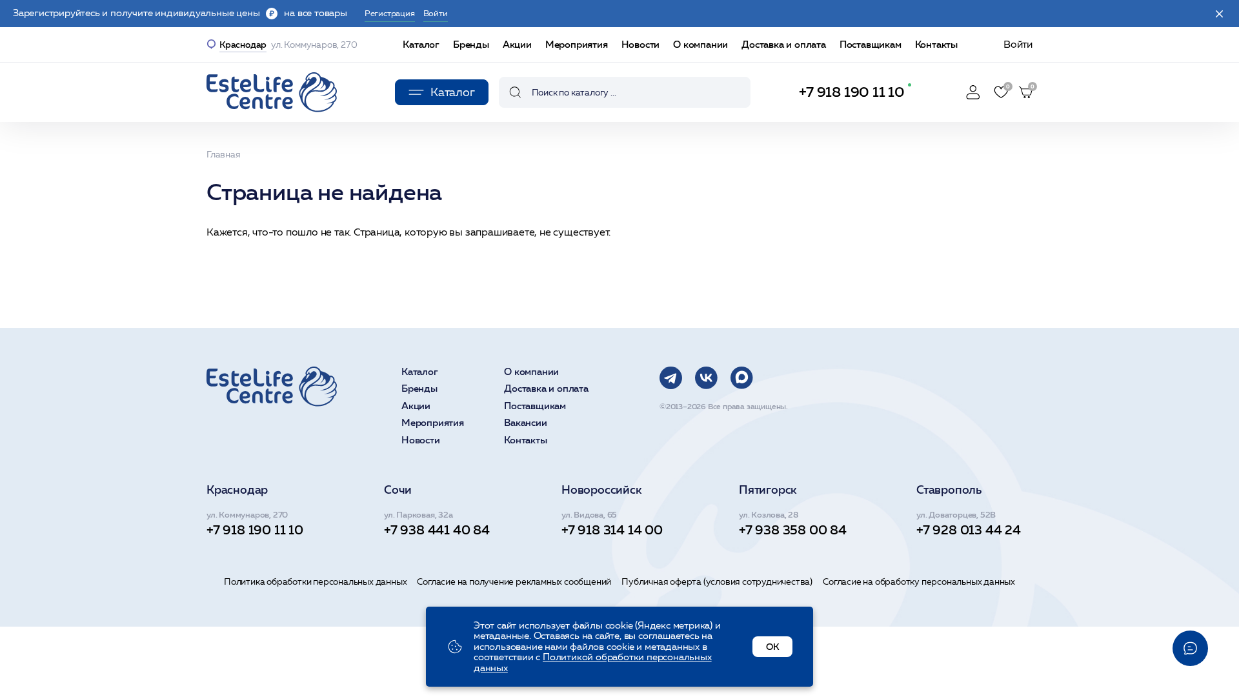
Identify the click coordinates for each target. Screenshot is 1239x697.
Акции (517, 44)
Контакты (936, 44)
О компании (700, 44)
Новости (640, 44)
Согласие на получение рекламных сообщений (514, 581)
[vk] (706, 378)
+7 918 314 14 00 (612, 530)
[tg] (671, 378)
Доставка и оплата (783, 44)
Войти (1017, 44)
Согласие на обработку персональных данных (919, 581)
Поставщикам (871, 44)
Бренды (471, 44)
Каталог (421, 44)
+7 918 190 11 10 (852, 92)
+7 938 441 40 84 (437, 530)
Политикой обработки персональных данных (593, 662)
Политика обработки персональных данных (315, 581)
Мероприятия (576, 44)
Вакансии (525, 423)
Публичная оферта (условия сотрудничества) (716, 581)
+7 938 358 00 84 (793, 530)
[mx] (741, 378)
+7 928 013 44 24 (968, 530)
